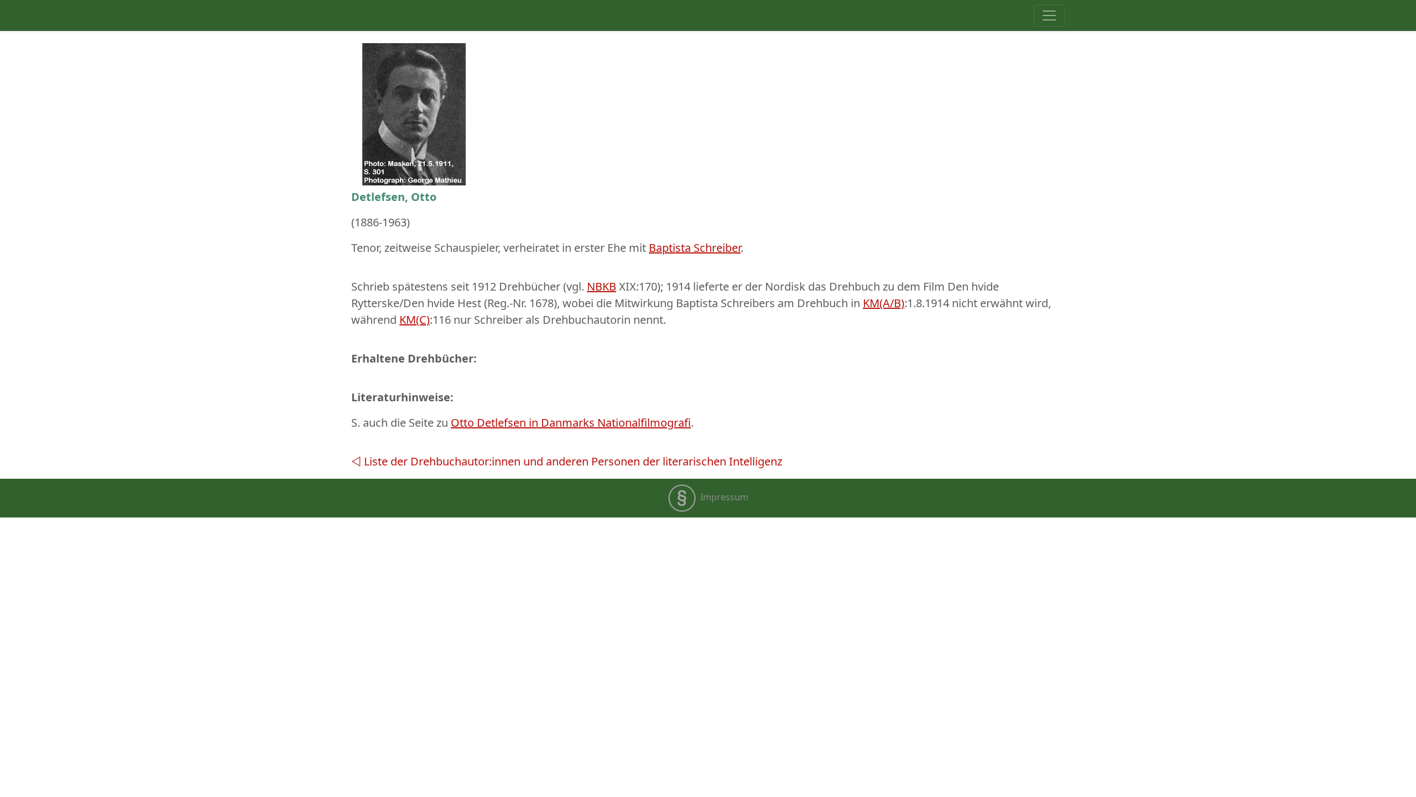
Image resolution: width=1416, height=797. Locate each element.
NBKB (601, 286)
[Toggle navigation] (1049, 15)
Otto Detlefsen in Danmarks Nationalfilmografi (571, 422)
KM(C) (414, 319)
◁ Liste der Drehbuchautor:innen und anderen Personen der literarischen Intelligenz (566, 461)
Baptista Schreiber (695, 247)
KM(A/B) (883, 303)
